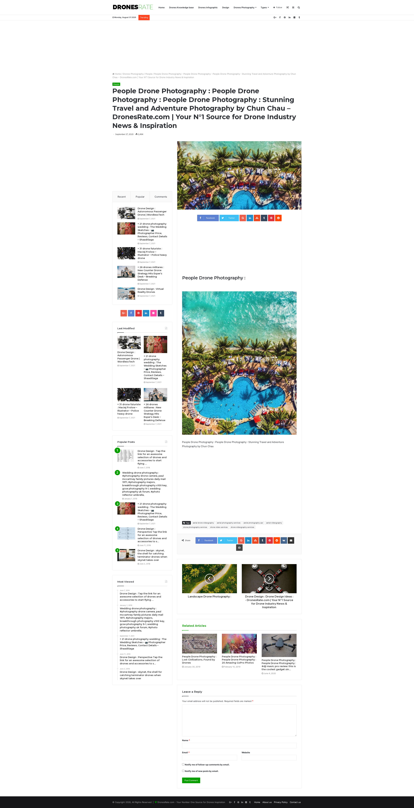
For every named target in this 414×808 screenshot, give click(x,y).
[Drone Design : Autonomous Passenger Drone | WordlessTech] (126, 213)
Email (186, 752)
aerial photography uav (253, 523)
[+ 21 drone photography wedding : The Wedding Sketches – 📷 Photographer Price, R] (126, 228)
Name (186, 740)
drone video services (219, 527)
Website (246, 752)
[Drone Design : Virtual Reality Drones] (126, 293)
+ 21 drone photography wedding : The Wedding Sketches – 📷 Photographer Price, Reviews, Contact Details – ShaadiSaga (152, 231)
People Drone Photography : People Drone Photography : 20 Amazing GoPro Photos (239, 659)
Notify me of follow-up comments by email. (207, 764)
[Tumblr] (299, 17)
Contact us (295, 802)
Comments (161, 196)
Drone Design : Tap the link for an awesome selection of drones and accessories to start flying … (152, 457)
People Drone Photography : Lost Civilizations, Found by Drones (199, 659)
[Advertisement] (207, 46)
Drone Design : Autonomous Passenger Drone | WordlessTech (152, 211)
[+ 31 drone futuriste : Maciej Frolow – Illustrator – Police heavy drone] (126, 253)
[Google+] (274, 17)
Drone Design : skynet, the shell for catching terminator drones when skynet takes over (152, 555)
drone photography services (195, 527)
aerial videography (274, 523)
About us (267, 802)
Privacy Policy (281, 802)
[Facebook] (279, 17)
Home (161, 7)
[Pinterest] (284, 17)
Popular (140, 196)
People (148, 74)
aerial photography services (228, 523)
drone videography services (242, 527)
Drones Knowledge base (181, 7)
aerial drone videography (203, 523)
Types (264, 7)
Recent (122, 196)
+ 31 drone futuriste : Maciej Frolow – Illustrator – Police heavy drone (152, 253)
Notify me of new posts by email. (202, 771)
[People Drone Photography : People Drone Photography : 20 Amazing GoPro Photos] (239, 643)
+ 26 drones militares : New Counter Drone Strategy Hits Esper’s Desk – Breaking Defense (151, 273)
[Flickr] (294, 17)
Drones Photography (244, 7)
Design (225, 7)
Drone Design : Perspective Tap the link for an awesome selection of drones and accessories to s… (152, 535)
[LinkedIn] (289, 17)
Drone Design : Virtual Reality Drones (151, 290)
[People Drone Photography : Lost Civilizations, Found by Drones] (199, 643)
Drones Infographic (208, 7)
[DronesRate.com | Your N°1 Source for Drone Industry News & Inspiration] (132, 7)
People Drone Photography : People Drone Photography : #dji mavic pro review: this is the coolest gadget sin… (279, 665)
